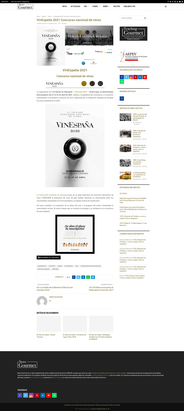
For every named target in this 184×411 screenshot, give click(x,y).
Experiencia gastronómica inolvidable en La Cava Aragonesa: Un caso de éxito (133, 200)
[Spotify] (182, 1)
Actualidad (75, 6)
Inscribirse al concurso (49, 257)
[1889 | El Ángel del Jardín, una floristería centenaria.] (125, 133)
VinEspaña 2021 (81, 92)
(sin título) (123, 193)
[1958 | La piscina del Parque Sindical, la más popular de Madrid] (125, 117)
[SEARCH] (145, 18)
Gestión (116, 6)
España (60, 266)
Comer (95, 6)
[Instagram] (172, 1)
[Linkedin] (177, 1)
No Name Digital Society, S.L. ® (100, 409)
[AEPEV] (133, 61)
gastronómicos (105, 375)
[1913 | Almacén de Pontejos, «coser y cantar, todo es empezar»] (125, 148)
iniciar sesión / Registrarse (21, 1)
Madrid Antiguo (57, 377)
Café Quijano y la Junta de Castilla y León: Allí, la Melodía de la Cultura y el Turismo (133, 209)
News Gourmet (43, 23)
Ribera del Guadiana (44, 269)
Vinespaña (55, 269)
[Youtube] (180, 1)
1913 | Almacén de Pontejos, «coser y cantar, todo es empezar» (133, 242)
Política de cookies (114, 405)
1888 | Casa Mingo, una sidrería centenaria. (139, 162)
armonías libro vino (36, 377)
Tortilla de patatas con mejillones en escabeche (139, 174)
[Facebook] (168, 1)
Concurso (52, 266)
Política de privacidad (101, 405)
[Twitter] (170, 1)
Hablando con (129, 6)
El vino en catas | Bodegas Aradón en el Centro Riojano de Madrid (100, 337)
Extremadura (69, 266)
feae (76, 266)
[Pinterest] (175, 1)
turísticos (95, 375)
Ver (85, 6)
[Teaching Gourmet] (133, 40)
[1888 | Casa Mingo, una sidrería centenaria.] (125, 163)
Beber (105, 6)
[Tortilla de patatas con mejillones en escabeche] (125, 175)
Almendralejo (42, 266)
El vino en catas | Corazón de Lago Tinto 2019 (74, 336)
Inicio (64, 6)
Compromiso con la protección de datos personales (79, 405)
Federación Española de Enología (91, 266)
